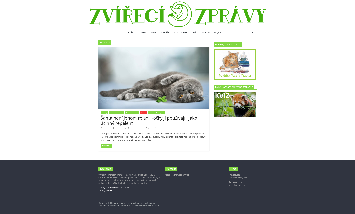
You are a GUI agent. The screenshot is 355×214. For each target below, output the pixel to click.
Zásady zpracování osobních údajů (114, 187)
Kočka (143, 113)
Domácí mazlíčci (116, 113)
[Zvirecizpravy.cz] (177, 3)
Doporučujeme (132, 113)
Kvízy (153, 32)
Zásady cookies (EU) (210, 32)
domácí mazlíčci (136, 128)
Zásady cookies (105, 190)
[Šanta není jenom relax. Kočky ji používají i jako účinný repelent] (153, 48)
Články (132, 32)
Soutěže (165, 32)
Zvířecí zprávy (120, 128)
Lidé (194, 32)
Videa (143, 32)
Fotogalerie (180, 32)
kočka (146, 128)
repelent (152, 128)
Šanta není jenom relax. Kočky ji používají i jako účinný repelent (149, 120)
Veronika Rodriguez (156, 113)
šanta (159, 128)
